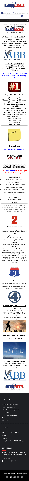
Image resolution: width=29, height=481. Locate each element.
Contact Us (5, 420)
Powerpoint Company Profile (10, 404)
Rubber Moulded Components (10, 410)
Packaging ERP (6, 412)
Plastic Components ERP (9, 407)
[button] (24, 20)
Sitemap (4, 435)
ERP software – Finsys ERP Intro (11, 433)
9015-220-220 (7, 13)
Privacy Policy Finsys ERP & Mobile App (13, 441)
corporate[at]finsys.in (21, 13)
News (3, 418)
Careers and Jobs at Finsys (9, 415)
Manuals (4, 438)
